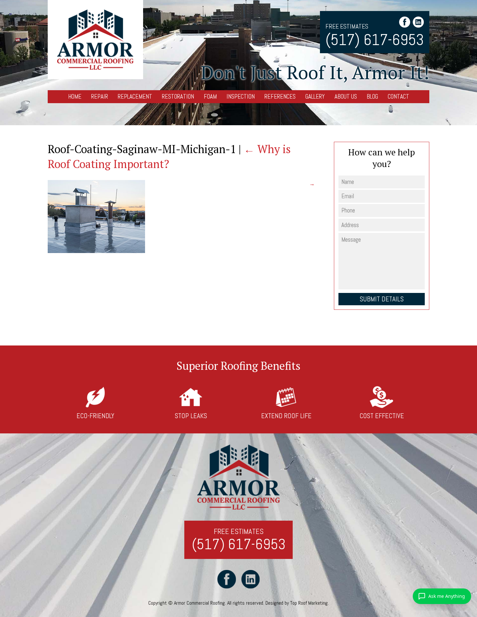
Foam (210, 96)
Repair (99, 96)
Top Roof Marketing (309, 602)
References (280, 96)
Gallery (315, 96)
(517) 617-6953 (374, 40)
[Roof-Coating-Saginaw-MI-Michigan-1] (96, 251)
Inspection (240, 96)
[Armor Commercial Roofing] (95, 39)
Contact (398, 96)
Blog (372, 96)
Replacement (135, 96)
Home (74, 96)
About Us (346, 96)
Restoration (178, 96)
